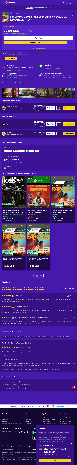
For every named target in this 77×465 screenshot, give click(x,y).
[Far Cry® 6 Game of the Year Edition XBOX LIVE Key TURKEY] (38, 237)
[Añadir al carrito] (70, 42)
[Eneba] (10, 2)
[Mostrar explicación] (22, 134)
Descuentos (29, 423)
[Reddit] (27, 432)
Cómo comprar (30, 417)
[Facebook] (16, 432)
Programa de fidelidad (32, 421)
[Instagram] (22, 432)
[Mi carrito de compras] (71, 2)
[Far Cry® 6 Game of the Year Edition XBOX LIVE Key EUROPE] (14, 237)
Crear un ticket (46, 421)
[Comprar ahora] (38, 38)
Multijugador (26, 337)
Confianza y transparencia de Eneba (11, 423)
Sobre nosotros (6, 417)
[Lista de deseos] (67, 2)
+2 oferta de (38, 48)
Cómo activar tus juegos (48, 419)
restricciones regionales (19, 68)
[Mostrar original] (65, 307)
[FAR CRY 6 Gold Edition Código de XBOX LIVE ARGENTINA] (38, 189)
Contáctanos (5, 419)
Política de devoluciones (48, 423)
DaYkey (9, 132)
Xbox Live (53, 67)
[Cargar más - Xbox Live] (41, 66)
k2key (8, 124)
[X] (19, 432)
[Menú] (2, 2)
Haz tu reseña (69, 288)
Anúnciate (4, 434)
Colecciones (29, 419)
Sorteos (62, 419)
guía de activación (55, 68)
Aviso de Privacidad (14, 459)
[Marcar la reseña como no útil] (71, 295)
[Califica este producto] (8, 347)
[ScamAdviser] (11, 159)
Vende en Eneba (6, 431)
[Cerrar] (72, 444)
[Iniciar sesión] (75, 2)
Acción (5, 337)
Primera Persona (47, 337)
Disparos (58, 337)
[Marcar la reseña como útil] (67, 295)
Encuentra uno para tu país (14, 70)
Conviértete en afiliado (66, 421)
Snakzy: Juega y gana (65, 423)
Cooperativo (36, 337)
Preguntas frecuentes (48, 417)
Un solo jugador (15, 337)
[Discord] (24, 432)
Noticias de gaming (65, 417)
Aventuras (66, 337)
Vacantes (4, 421)
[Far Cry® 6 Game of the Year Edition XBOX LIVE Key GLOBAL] (63, 189)
